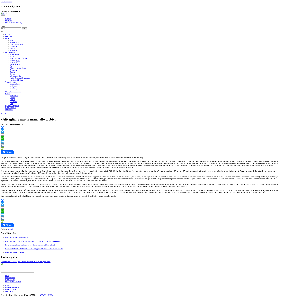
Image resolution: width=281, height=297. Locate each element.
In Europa (13, 86)
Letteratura (13, 102)
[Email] (140, 134)
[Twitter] (140, 131)
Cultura (7, 94)
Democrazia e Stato (16, 44)
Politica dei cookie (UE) (13, 23)
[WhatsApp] (140, 138)
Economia (13, 46)
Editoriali (8, 36)
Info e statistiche (15, 76)
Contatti (8, 19)
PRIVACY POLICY (46, 295)
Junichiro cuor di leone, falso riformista (14, 262)
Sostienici (8, 21)
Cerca (3, 26)
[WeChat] (140, 148)
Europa (12, 72)
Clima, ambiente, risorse (18, 68)
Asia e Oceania (15, 64)
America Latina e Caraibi (18, 58)
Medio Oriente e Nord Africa (20, 78)
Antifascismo (14, 42)
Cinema (12, 98)
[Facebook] (140, 127)
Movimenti (13, 50)
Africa (12, 56)
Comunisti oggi (10, 82)
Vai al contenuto (6, 2)
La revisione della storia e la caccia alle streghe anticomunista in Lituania (30, 245)
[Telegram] (140, 141)
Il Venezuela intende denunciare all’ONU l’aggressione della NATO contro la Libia (34, 249)
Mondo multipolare (16, 80)
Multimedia (9, 110)
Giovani (12, 48)
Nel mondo (13, 90)
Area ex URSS (15, 62)
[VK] (140, 145)
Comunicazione (10, 108)
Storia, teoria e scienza (13, 92)
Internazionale (10, 52)
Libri (11, 104)
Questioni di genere (12, 106)
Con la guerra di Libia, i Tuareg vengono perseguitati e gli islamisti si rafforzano (32, 241)
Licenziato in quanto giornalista (39, 262)
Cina (11, 66)
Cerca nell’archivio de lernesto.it (16, 237)
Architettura (14, 96)
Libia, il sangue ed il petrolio (15, 252)
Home (7, 34)
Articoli (3, 114)
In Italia (12, 88)
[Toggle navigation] (2, 31)
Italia (7, 38)
